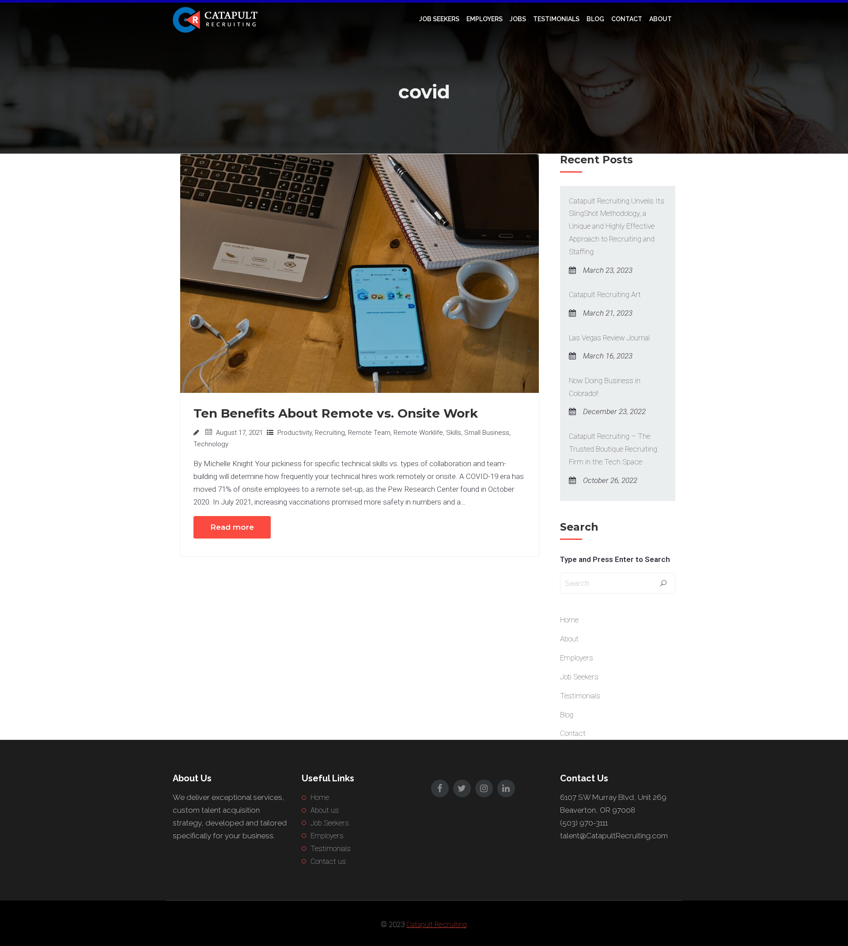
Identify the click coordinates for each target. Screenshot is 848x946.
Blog (595, 19)
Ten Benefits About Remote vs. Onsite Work (335, 413)
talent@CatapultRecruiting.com (614, 835)
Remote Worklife (418, 433)
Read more (232, 527)
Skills (453, 433)
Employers (484, 19)
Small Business (486, 433)
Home (569, 619)
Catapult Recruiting (436, 924)
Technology (210, 444)
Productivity (294, 433)
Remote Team (369, 433)
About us (324, 810)
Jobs (518, 19)
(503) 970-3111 (584, 822)
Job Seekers (439, 19)
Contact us (328, 861)
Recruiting (330, 433)
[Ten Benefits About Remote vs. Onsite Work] (359, 272)
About (660, 19)
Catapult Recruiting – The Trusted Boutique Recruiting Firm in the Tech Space (613, 449)
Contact (626, 19)
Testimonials (556, 19)
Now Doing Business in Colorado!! (604, 387)
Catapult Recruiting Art (605, 294)
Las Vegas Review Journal (609, 337)
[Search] (663, 583)
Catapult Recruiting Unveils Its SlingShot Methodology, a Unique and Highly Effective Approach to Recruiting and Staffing (616, 226)
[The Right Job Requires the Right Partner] (217, 19)
